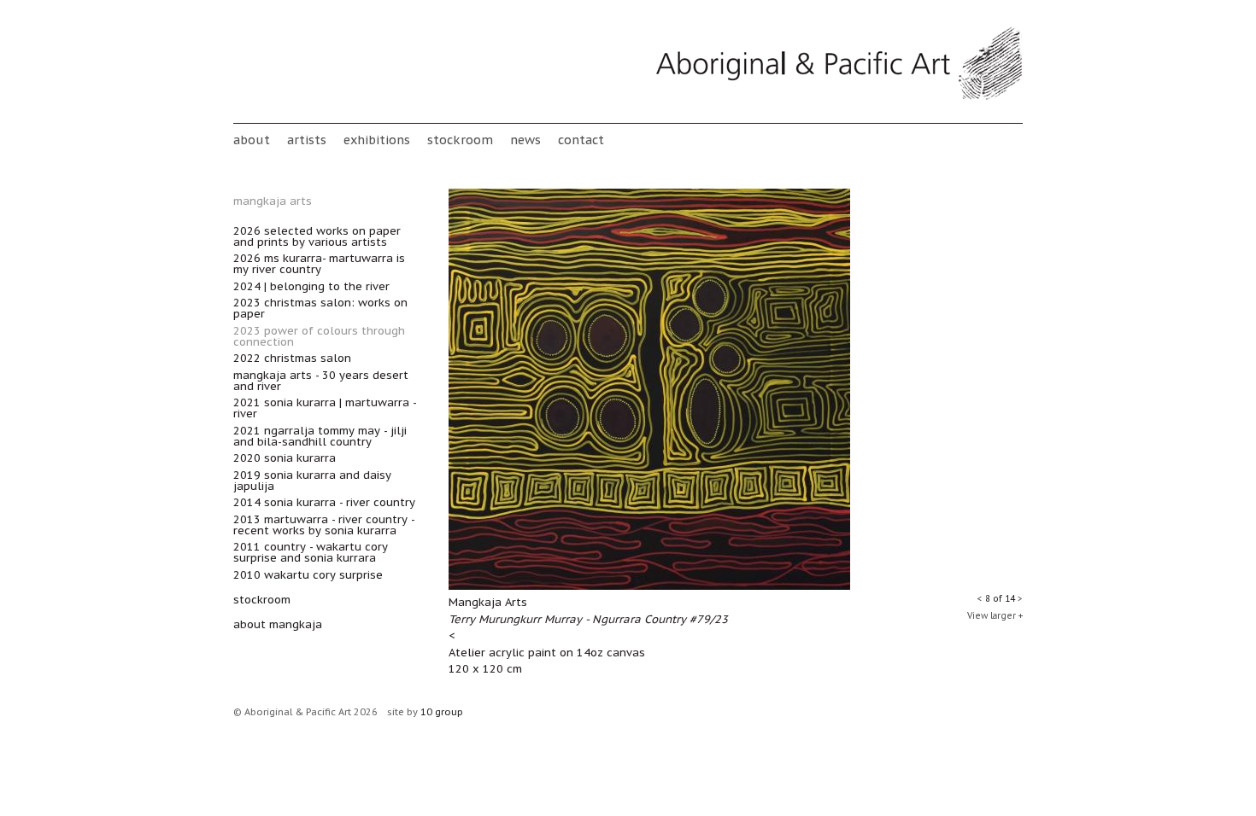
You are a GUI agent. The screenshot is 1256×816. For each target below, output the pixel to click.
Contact (581, 139)
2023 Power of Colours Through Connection (319, 336)
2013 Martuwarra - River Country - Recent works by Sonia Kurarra (323, 525)
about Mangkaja (277, 624)
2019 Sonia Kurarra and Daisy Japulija (312, 480)
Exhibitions (376, 139)
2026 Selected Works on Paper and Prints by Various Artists (317, 236)
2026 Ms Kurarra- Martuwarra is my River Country (319, 264)
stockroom (460, 139)
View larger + (995, 615)
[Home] (839, 97)
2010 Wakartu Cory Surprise (308, 574)
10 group (441, 712)
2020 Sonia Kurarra (284, 457)
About (251, 139)
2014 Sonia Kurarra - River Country (324, 502)
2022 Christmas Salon (292, 358)
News (525, 139)
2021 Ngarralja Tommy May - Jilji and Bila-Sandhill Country (320, 436)
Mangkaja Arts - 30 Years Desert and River (320, 381)
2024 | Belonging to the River (311, 286)
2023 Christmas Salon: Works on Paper (320, 308)
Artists (306, 139)
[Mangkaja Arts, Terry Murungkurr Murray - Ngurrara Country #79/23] (649, 586)
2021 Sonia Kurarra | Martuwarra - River (324, 408)
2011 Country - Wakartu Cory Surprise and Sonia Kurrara (310, 552)
